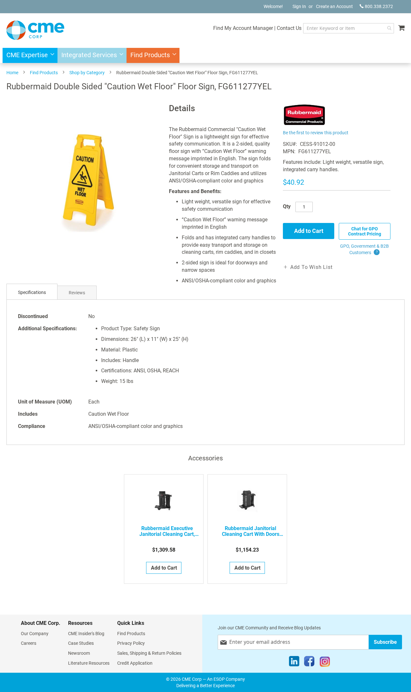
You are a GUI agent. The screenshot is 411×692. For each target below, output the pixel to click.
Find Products (44, 72)
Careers (28, 643)
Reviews (77, 292)
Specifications (32, 292)
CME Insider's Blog (86, 633)
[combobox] (348, 28)
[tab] (31, 292)
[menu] (205, 55)
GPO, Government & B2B (364, 249)
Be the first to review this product (315, 132)
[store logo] (35, 30)
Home (12, 72)
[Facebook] (309, 663)
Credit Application (135, 663)
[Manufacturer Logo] (304, 124)
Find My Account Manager (243, 28)
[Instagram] (324, 663)
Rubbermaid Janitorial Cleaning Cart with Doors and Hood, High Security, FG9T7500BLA (250, 531)
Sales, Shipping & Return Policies (149, 653)
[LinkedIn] (294, 663)
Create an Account (334, 6)
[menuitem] (28, 55)
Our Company (34, 633)
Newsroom (79, 653)
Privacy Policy (131, 643)
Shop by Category (87, 72)
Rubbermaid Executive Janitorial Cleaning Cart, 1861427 (167, 531)
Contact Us (289, 28)
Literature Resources (88, 663)
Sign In (299, 6)
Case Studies (81, 643)
